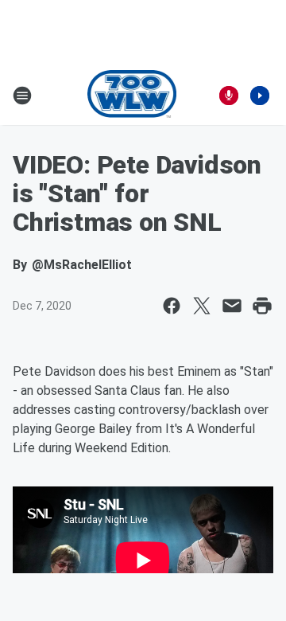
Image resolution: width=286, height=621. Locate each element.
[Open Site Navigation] (22, 95)
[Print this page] (262, 306)
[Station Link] (132, 95)
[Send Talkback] (228, 95)
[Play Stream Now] (259, 95)
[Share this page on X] (202, 306)
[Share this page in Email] (232, 306)
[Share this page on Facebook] (171, 306)
